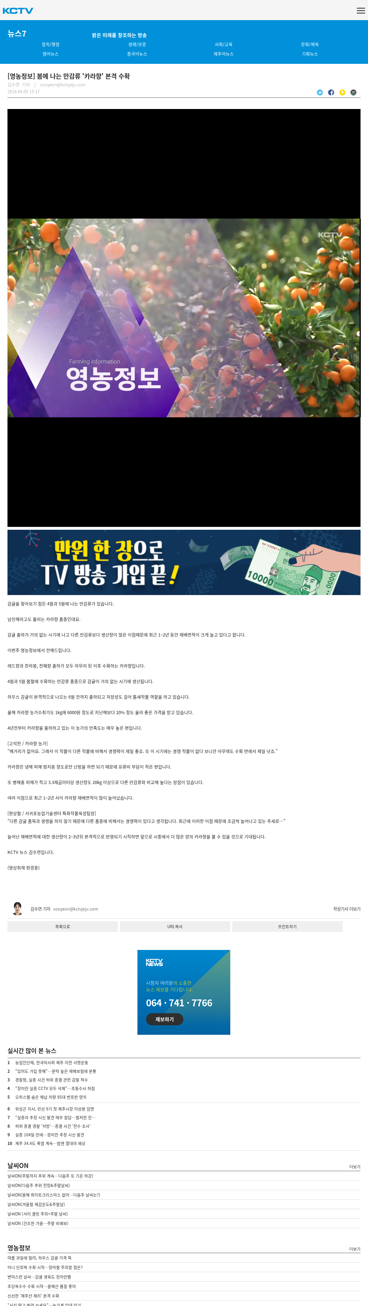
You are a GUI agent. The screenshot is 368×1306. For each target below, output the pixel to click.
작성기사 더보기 (347, 909)
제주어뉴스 (224, 54)
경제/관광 (137, 44)
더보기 (355, 1166)
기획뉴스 (310, 54)
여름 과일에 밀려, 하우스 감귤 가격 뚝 (39, 1258)
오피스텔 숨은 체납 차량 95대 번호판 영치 (51, 1097)
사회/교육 (224, 44)
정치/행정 (51, 44)
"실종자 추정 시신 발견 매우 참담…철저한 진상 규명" (60, 1117)
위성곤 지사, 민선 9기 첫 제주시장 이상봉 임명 (54, 1109)
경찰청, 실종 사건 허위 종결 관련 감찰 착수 (51, 1080)
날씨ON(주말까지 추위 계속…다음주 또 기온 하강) (50, 1176)
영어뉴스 (51, 54)
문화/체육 (310, 44)
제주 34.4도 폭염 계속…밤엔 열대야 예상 (50, 1143)
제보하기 (165, 1019)
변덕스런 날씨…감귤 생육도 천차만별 (39, 1277)
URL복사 (175, 926)
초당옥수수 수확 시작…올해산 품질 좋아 (41, 1286)
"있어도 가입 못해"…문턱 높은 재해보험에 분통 (55, 1071)
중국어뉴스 (137, 54)
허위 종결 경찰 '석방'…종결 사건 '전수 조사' (53, 1126)
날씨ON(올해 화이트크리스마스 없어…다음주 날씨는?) (53, 1195)
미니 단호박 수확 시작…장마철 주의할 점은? (45, 1267)
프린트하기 (287, 926)
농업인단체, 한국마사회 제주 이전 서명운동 (51, 1062)
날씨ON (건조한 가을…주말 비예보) (37, 1223)
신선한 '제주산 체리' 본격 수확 (33, 1296)
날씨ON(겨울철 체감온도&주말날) (36, 1204)
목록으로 (62, 926)
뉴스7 (16, 33)
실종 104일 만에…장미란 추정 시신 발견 (49, 1134)
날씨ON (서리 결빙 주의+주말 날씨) (37, 1214)
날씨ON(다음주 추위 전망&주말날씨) (38, 1185)
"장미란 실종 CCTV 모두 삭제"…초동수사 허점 (55, 1088)
